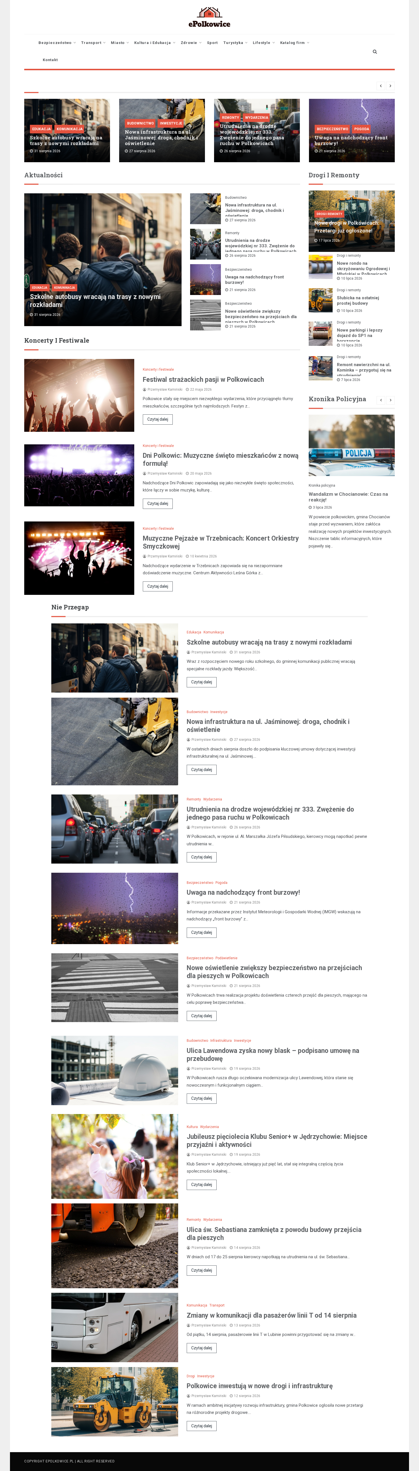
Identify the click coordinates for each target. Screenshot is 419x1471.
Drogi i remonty (329, 214)
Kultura (192, 1127)
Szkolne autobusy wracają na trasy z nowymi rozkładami (66, 140)
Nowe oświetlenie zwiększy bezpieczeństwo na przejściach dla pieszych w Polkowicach (261, 317)
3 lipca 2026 (322, 507)
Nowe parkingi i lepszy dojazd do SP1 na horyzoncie (360, 336)
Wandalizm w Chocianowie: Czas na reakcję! (348, 497)
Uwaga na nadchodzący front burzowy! (351, 140)
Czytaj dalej (157, 419)
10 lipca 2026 (351, 278)
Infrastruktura (221, 1041)
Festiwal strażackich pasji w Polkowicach (203, 380)
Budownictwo (140, 123)
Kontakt (50, 60)
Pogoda (361, 129)
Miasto (118, 43)
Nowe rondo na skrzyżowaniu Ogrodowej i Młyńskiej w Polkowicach (363, 269)
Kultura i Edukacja (152, 43)
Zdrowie (189, 43)
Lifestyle (261, 43)
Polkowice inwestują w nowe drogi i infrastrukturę (260, 1386)
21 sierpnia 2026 (242, 290)
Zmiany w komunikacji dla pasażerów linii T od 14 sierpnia (272, 1315)
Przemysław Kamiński (165, 390)
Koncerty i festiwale (158, 370)
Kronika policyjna (322, 485)
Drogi (191, 1376)
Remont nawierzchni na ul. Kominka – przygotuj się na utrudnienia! (364, 370)
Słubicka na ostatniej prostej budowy (358, 300)
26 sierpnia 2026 (242, 256)
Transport (91, 43)
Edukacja (41, 129)
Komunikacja (70, 129)
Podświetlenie (226, 958)
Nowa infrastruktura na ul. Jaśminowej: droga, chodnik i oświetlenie (161, 138)
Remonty (230, 118)
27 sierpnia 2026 (242, 220)
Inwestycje (171, 123)
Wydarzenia (256, 118)
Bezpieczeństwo (55, 43)
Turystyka (233, 43)
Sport (212, 43)
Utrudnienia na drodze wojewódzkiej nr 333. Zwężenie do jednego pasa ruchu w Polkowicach (252, 135)
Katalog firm (292, 43)
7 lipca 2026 (350, 380)
